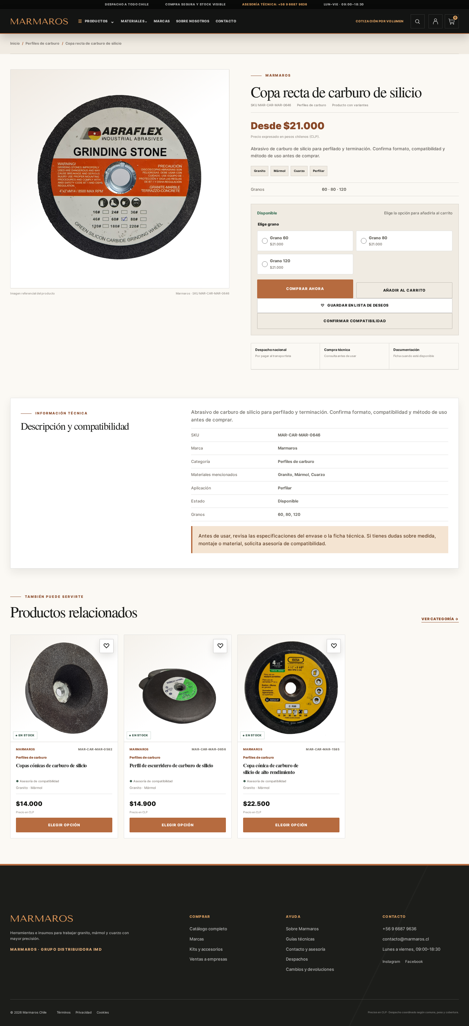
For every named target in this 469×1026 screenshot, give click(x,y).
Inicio (15, 43)
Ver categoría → (440, 619)
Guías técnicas (300, 938)
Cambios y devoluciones (310, 969)
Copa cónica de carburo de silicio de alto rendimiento (270, 769)
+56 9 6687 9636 (399, 928)
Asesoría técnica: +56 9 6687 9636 (274, 4)
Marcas (162, 21)
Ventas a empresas (208, 959)
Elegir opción (64, 825)
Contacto (226, 21)
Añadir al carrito (404, 290)
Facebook (414, 961)
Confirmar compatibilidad (355, 321)
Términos (64, 1012)
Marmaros (278, 76)
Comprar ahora (305, 288)
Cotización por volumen (380, 21)
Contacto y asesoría (305, 949)
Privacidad (84, 1012)
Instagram (391, 961)
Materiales (134, 21)
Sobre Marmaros (302, 928)
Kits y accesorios (206, 949)
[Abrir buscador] (417, 21)
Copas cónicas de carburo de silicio (51, 765)
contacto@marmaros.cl (406, 938)
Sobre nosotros (193, 21)
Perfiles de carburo (42, 43)
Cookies (103, 1012)
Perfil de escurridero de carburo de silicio (171, 765)
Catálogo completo (208, 928)
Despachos (297, 959)
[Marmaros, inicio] (39, 21)
